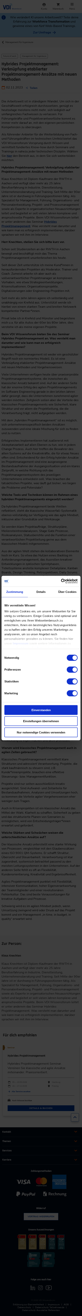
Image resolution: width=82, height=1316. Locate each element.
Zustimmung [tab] (14, 591)
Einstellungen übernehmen (41, 721)
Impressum (21, 643)
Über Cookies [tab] (67, 591)
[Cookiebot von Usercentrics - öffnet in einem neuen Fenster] (61, 581)
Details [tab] (41, 591)
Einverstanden (41, 709)
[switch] (72, 669)
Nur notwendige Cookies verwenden (41, 732)
